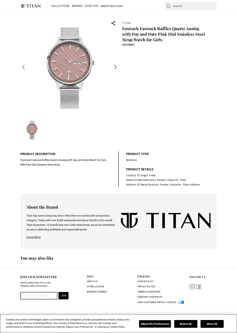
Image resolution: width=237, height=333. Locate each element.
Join (63, 295)
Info (90, 276)
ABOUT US (92, 281)
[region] (118, 323)
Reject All (186, 323)
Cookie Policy (145, 281)
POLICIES (143, 276)
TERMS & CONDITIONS (148, 291)
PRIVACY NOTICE (146, 286)
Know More (33, 237)
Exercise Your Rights (149, 297)
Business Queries (97, 291)
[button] (60, 6)
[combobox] (190, 6)
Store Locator (95, 286)
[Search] (168, 6)
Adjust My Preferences (155, 323)
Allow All (212, 323)
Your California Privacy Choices (156, 302)
